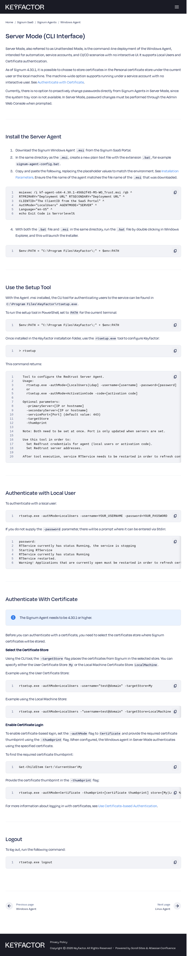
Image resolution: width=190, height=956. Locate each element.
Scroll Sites (138, 948)
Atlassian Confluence (162, 948)
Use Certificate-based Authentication (127, 805)
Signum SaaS (25, 22)
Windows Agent (70, 22)
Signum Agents (47, 22)
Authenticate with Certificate (61, 82)
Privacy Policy (58, 942)
